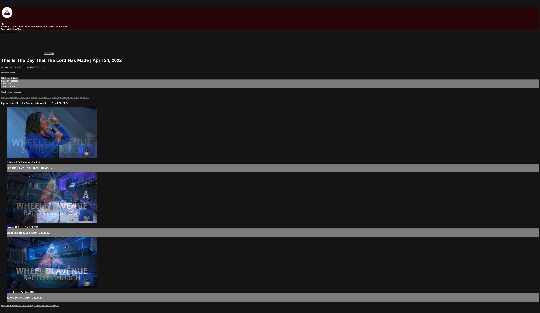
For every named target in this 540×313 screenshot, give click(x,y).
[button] (3, 24)
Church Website (37, 26)
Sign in (64, 26)
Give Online (23, 26)
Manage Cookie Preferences (40, 305)
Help (3, 305)
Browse (5, 26)
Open (52, 53)
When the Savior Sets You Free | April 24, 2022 (19, 67)
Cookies (23, 305)
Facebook (5, 78)
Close (47, 53)
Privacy (15, 305)
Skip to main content (10, 2)
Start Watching (53, 26)
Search (13, 26)
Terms (9, 305)
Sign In (20, 29)
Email (15, 78)
